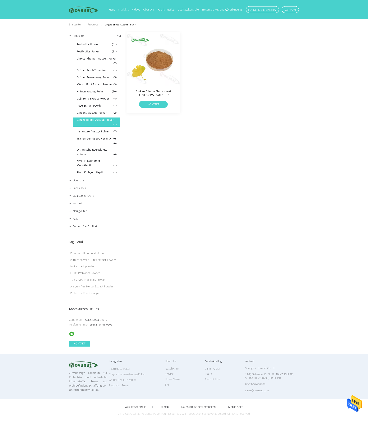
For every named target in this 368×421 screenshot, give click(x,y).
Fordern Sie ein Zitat (262, 9)
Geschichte (172, 368)
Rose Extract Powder (97, 105)
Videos (136, 9)
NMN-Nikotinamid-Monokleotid (97, 163)
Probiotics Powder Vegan (85, 293)
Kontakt (77, 203)
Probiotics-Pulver (97, 44)
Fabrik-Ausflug (166, 9)
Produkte (123, 9)
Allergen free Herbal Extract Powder (91, 286)
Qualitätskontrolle (188, 9)
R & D (208, 374)
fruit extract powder (82, 266)
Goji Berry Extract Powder (97, 98)
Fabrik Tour (79, 188)
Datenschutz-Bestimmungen (198, 406)
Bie (167, 384)
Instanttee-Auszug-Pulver (97, 131)
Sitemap (164, 406)
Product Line (212, 379)
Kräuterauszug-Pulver (97, 91)
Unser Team (172, 379)
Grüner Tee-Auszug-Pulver (97, 77)
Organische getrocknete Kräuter (97, 152)
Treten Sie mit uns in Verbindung (222, 9)
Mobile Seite (235, 406)
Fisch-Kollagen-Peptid (97, 172)
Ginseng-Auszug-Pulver (97, 112)
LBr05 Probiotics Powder (85, 273)
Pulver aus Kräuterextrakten (87, 253)
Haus (112, 9)
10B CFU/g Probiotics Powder (88, 279)
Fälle (75, 218)
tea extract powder (104, 260)
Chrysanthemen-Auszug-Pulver (97, 61)
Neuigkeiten (80, 211)
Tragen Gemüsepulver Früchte (97, 141)
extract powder (79, 260)
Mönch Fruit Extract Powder (97, 84)
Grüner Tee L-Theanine (97, 70)
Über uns (149, 9)
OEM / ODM (212, 368)
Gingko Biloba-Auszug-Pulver (97, 122)
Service (169, 374)
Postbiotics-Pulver (97, 51)
